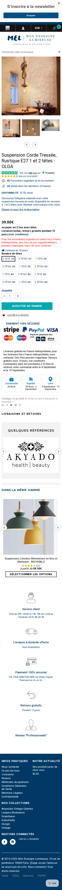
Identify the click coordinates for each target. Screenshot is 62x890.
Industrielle (8, 820)
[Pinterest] (16, 404)
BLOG (36, 773)
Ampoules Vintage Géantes (17, 808)
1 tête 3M (25, 266)
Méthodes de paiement (15, 782)
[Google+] (20, 404)
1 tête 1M (8, 258)
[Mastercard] (28, 875)
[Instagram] (13, 842)
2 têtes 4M (24, 274)
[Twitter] (11, 404)
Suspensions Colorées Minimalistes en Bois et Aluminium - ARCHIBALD (31, 560)
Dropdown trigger (23, 28)
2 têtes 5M (9, 282)
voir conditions (18, 234)
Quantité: (7, 290)
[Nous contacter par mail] (3, 404)
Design (6, 824)
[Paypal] (41, 875)
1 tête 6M (25, 282)
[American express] (16, 875)
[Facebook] (4, 842)
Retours (6, 778)
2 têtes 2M (9, 266)
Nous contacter (10, 766)
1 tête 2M (41, 258)
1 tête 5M (40, 274)
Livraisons (8, 774)
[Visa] (5, 875)
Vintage (6, 827)
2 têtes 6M (41, 282)
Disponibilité (10, 192)
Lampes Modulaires (13, 812)
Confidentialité (10, 796)
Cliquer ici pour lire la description (20, 209)
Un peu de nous (10, 770)
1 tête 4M (8, 274)
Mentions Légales (12, 792)
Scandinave (8, 816)
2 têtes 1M (25, 258)
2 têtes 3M (41, 266)
